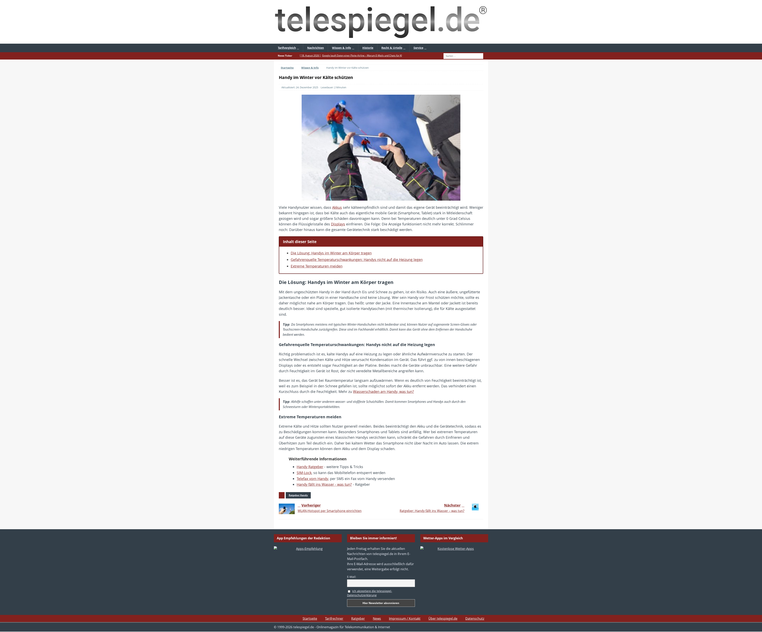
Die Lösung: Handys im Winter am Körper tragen (331, 253)
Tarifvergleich (287, 48)
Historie (367, 48)
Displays (338, 224)
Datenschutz (474, 618)
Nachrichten (315, 48)
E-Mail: (351, 577)
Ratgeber (358, 618)
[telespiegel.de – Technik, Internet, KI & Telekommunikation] (381, 22)
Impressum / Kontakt (404, 618)
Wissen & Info (341, 48)
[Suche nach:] (463, 55)
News (377, 618)
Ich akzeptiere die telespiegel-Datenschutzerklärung (369, 593)
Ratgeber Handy (298, 495)
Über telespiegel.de (442, 618)
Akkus (337, 207)
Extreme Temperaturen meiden (317, 266)
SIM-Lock (304, 472)
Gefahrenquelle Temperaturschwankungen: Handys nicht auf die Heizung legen (357, 259)
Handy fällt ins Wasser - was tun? (324, 484)
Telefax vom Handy (312, 478)
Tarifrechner (334, 618)
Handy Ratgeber (310, 466)
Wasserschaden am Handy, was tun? (383, 391)
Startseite (310, 618)
